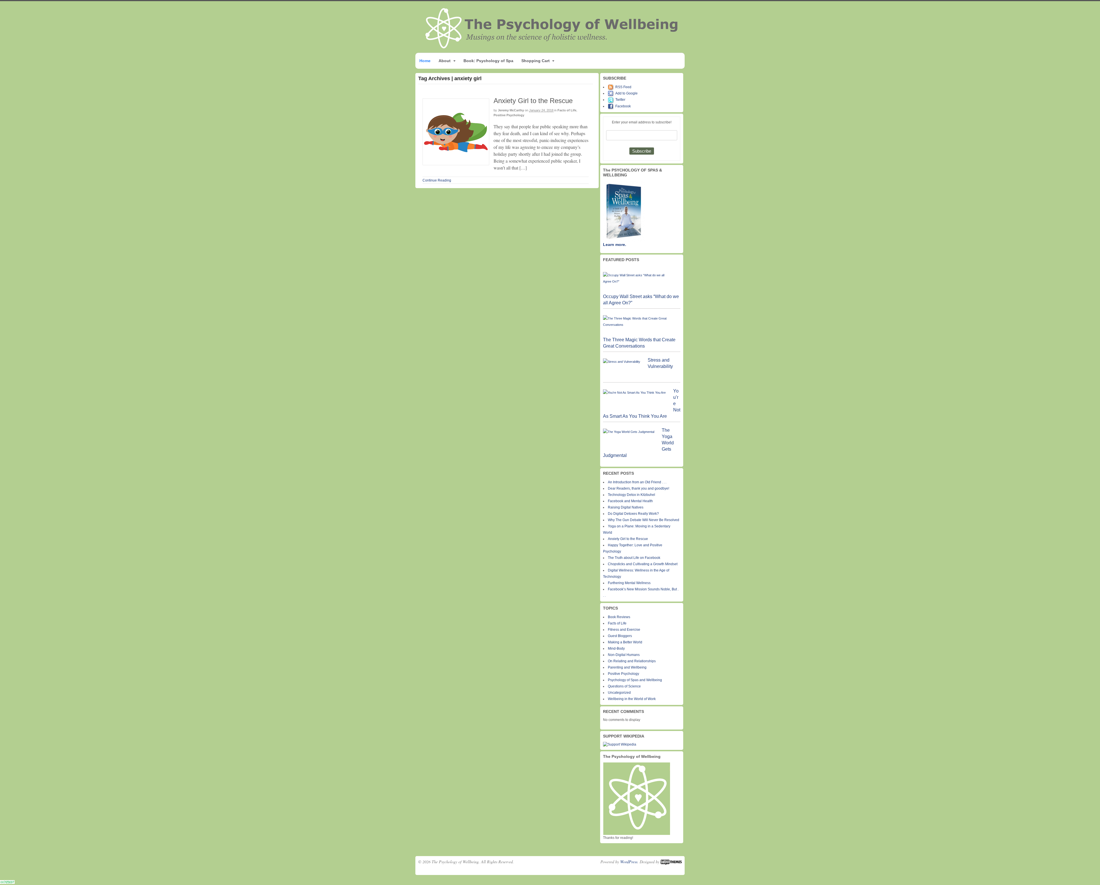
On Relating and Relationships (632, 661)
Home (425, 60)
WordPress (628, 861)
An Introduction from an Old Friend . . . (637, 482)
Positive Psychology (509, 115)
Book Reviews (619, 617)
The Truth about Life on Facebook (634, 558)
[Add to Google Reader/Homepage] (611, 93)
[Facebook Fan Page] (611, 106)
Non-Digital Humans (624, 655)
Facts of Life (566, 110)
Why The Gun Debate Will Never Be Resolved (643, 520)
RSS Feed (623, 87)
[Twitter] (611, 100)
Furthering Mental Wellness (629, 583)
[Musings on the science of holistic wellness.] (552, 47)
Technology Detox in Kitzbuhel (631, 495)
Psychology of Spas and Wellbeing (635, 680)
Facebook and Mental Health (630, 501)
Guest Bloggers (620, 636)
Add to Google (626, 93)
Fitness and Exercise (624, 630)
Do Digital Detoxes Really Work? (633, 514)
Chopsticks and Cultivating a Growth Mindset (642, 564)
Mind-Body (616, 648)
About (445, 60)
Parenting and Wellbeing (627, 667)
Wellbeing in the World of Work (632, 699)
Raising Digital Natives (625, 507)
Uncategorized (619, 693)
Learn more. (614, 244)
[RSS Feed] (611, 87)
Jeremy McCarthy (511, 110)
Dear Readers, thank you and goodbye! (638, 488)
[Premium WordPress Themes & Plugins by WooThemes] (671, 861)
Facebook (623, 106)
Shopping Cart (535, 60)
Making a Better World (625, 642)
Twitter (620, 100)
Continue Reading (437, 180)
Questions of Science (624, 686)
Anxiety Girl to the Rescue (533, 101)
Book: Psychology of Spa (488, 60)
